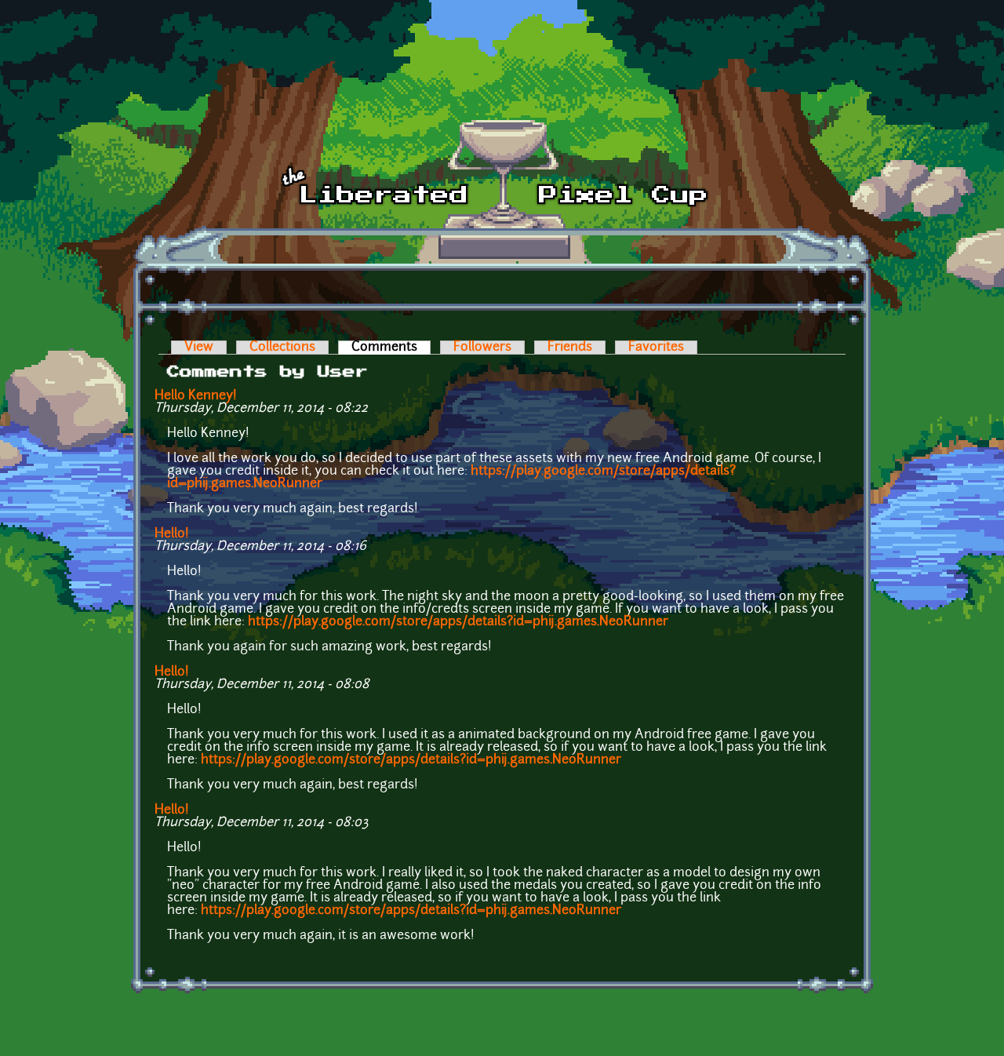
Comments (391, 347)
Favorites (656, 347)
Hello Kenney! (197, 396)
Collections (282, 347)
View (198, 347)
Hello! (172, 534)
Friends (569, 347)
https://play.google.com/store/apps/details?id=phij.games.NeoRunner (458, 622)
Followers (482, 347)
